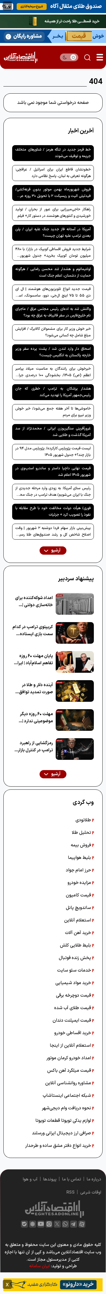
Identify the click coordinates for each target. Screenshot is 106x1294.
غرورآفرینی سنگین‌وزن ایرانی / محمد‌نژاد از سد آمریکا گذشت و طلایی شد (53, 432)
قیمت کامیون (79, 895)
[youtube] (40, 1224)
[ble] (24, 1224)
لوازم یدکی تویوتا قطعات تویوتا (63, 1120)
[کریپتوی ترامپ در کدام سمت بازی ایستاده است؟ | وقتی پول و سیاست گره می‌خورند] (75, 633)
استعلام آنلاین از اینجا (71, 1045)
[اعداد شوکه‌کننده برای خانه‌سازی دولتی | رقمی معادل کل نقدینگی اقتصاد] (75, 604)
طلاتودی (83, 820)
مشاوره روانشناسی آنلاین (68, 1083)
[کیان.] (53, 36)
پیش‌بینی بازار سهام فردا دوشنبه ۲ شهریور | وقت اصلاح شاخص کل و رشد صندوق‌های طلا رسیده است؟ (53, 532)
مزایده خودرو (80, 882)
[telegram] (73, 1224)
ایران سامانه (39, 1266)
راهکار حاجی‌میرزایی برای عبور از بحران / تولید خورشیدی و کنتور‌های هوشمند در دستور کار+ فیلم (53, 213)
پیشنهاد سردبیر (76, 579)
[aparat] (81, 1224)
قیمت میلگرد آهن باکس (69, 1070)
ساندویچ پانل (79, 907)
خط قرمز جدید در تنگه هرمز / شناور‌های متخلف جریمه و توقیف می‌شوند (53, 153)
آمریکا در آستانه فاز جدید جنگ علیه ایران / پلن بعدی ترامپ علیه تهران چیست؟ (53, 233)
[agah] (53, 6)
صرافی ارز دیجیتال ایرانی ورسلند (62, 1133)
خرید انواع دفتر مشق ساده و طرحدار (58, 1145)
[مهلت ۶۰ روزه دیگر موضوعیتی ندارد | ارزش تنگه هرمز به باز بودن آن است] (75, 720)
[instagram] (49, 1224)
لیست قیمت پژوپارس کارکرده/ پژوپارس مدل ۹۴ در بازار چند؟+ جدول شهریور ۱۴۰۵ (53, 452)
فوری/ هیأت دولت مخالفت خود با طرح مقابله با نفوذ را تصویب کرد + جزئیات (53, 511)
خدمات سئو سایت (74, 970)
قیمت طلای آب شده (73, 1008)
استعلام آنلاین (78, 920)
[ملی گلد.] (53, 21)
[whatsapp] (65, 1224)
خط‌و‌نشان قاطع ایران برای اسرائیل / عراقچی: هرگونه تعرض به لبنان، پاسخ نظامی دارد (53, 173)
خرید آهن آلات (78, 932)
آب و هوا (30, 1179)
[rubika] (32, 1224)
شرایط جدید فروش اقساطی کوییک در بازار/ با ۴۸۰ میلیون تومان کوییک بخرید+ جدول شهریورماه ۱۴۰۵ (53, 253)
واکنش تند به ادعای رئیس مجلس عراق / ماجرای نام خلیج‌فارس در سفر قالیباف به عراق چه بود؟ (53, 312)
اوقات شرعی (90, 1192)
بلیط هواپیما (80, 857)
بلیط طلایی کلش (76, 945)
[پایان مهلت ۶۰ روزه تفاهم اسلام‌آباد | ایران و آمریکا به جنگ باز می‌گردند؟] (75, 662)
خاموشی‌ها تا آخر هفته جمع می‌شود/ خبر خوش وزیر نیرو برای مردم (53, 412)
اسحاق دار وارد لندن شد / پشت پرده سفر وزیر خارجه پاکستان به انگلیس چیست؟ (53, 352)
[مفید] (53, 1284)
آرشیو (55, 550)
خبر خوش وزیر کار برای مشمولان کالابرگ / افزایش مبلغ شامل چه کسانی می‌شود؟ (53, 332)
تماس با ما (71, 1179)
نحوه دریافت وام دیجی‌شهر (67, 1108)
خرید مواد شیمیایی (73, 983)
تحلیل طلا (82, 832)
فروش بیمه (81, 845)
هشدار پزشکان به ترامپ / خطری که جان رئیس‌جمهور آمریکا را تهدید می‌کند (53, 392)
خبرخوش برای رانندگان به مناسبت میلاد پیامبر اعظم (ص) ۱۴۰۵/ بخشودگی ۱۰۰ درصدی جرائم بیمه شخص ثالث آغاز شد (53, 373)
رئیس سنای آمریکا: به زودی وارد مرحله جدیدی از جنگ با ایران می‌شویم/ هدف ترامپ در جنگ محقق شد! (53, 492)
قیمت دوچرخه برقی (74, 995)
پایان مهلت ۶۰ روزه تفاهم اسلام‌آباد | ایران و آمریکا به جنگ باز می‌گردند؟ (33, 660)
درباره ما (94, 1179)
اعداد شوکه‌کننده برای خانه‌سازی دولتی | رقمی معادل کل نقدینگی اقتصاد (34, 602)
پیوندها (50, 1179)
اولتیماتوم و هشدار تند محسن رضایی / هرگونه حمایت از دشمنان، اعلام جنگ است (53, 272)
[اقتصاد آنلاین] (20, 57)
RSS (70, 1192)
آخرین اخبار (81, 131)
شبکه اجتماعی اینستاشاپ (67, 1095)
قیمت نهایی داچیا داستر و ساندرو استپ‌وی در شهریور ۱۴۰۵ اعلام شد (53, 472)
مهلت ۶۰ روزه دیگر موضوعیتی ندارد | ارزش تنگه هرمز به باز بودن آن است (34, 718)
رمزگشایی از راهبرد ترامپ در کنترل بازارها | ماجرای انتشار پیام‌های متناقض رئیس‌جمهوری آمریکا (32, 747)
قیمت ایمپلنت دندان (72, 1020)
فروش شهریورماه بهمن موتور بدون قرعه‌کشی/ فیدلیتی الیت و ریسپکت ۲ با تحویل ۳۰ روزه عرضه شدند (53, 194)
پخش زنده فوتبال (75, 957)
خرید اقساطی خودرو (73, 1033)
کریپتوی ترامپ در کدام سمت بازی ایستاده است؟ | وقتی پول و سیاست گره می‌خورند (32, 631)
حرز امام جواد (79, 870)
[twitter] (57, 1224)
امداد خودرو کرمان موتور (69, 1058)
